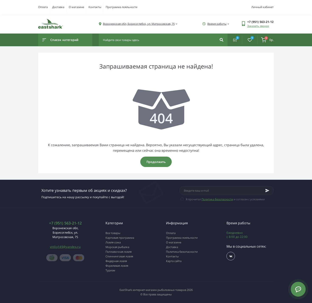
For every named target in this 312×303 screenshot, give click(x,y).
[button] (139, 24)
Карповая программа (119, 238)
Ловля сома (113, 242)
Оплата (43, 7)
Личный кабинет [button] (262, 7)
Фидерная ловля (116, 261)
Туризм (110, 270)
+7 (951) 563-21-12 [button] (65, 223)
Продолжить (156, 162)
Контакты (95, 7)
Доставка (58, 7)
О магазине (76, 7)
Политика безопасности (217, 199)
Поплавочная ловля (118, 252)
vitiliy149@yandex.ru (65, 247)
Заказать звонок (258, 26)
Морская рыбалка (117, 247)
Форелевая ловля (116, 266)
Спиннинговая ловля (119, 256)
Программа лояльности (121, 7)
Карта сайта (173, 261)
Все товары (112, 233)
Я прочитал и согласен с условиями (225, 199)
